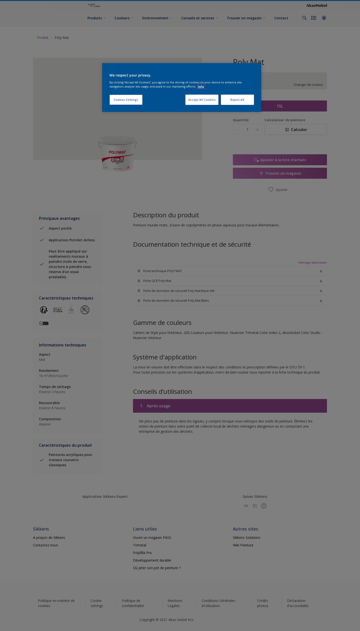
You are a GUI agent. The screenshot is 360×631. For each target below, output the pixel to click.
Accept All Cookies (202, 99)
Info (201, 86)
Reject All (237, 99)
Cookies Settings (126, 99)
